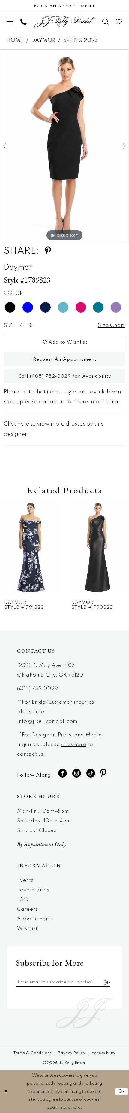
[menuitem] (10, 22)
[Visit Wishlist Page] (119, 21)
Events (25, 880)
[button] (10, 22)
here (23, 424)
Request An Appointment (64, 359)
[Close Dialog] (5, 1091)
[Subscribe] (107, 982)
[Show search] (105, 21)
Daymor (43, 40)
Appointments (35, 919)
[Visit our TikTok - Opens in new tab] (90, 773)
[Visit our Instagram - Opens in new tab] (76, 773)
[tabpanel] (64, 146)
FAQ (22, 899)
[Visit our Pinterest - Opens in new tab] (103, 773)
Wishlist (27, 928)
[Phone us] (23, 21)
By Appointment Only (41, 844)
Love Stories (33, 890)
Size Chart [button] (111, 325)
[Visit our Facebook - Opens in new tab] (62, 773)
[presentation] (31, 547)
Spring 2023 (80, 40)
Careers (27, 909)
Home (15, 40)
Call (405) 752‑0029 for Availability (64, 376)
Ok (121, 1091)
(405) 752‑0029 (37, 688)
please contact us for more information (70, 402)
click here (73, 744)
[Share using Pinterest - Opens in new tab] (48, 251)
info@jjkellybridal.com (47, 721)
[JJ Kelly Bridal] (64, 21)
